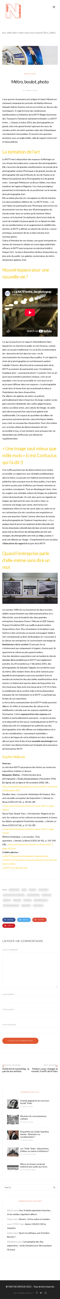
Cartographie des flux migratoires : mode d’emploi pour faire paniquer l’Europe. (29, 1245)
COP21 (32, 890)
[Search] (54, 1187)
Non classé (30, 74)
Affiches (14, 890)
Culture (43, 890)
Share (9, 920)
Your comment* (10, 950)
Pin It (10, 926)
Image (7, 900)
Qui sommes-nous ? (24, 1293)
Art (24, 890)
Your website (9, 1025)
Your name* (8, 994)
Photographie (11, 905)
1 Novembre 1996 (47, 778)
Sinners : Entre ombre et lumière (34, 1219)
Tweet (25, 920)
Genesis (47, 895)
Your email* (8, 1010)
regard (26, 905)
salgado (38, 905)
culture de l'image (14, 895)
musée (27, 900)
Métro (17, 900)
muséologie (41, 900)
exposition (33, 895)
